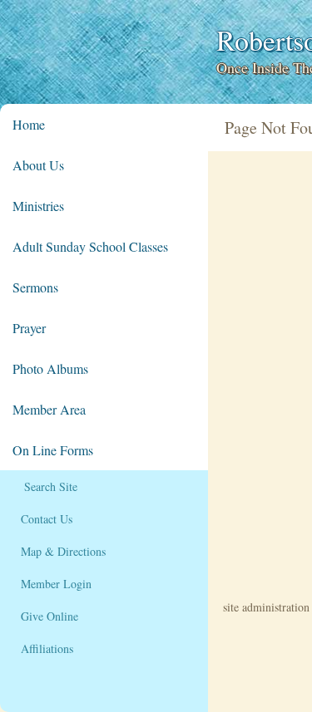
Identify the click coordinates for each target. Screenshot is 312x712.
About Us (38, 165)
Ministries (38, 205)
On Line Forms (52, 450)
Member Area (49, 409)
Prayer (29, 327)
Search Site (44, 486)
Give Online (45, 616)
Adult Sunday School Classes (90, 246)
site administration (266, 607)
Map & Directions (59, 551)
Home (28, 124)
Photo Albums (50, 368)
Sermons (35, 287)
